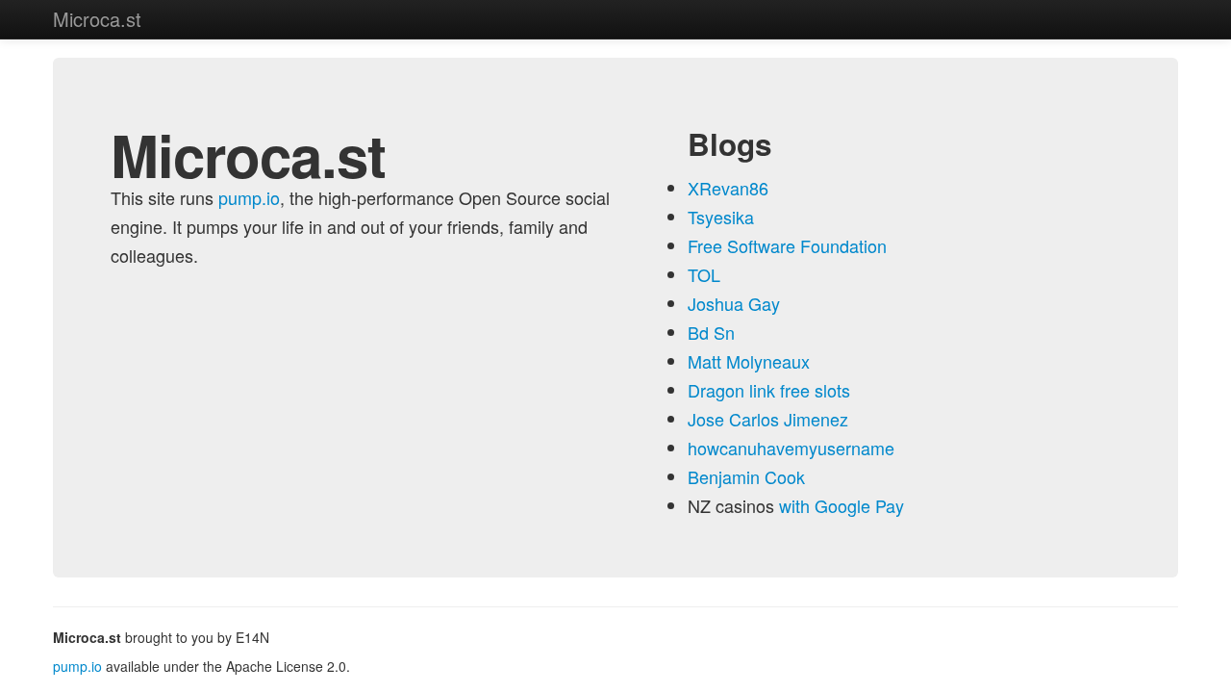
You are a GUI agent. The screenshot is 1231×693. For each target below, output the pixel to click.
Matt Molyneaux (749, 360)
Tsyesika (721, 216)
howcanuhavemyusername (791, 447)
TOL (704, 274)
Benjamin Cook (746, 476)
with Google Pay (841, 505)
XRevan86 (728, 187)
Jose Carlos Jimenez (768, 418)
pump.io (249, 197)
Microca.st (97, 19)
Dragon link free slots (769, 389)
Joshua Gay (734, 303)
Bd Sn (711, 332)
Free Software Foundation (787, 245)
